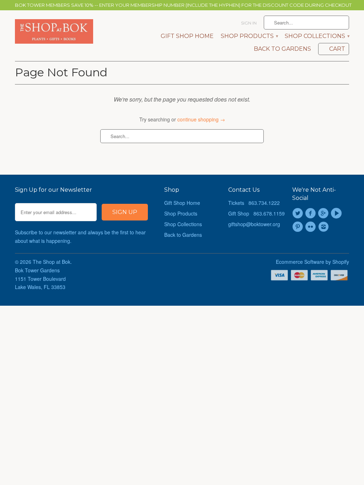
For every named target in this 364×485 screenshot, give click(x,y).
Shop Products (249, 36)
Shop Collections (317, 36)
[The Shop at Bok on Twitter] (298, 213)
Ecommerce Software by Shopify (312, 261)
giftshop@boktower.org (254, 224)
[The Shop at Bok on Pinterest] (298, 227)
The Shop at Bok (51, 261)
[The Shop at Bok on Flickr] (311, 227)
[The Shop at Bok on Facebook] (311, 213)
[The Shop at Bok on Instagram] (324, 227)
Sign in (249, 23)
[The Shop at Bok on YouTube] (337, 213)
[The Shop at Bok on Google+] (324, 213)
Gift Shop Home (187, 36)
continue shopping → (201, 119)
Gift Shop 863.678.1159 (256, 213)
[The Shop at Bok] (54, 32)
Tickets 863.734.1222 (254, 202)
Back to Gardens (282, 49)
